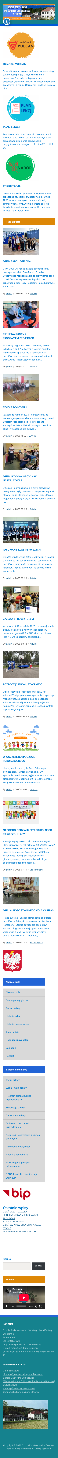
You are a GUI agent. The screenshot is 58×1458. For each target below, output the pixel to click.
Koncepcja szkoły (15, 1107)
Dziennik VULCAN (14, 64)
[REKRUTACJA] (21, 167)
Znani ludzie (12, 1032)
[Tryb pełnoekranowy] (40, 1306)
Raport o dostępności (17, 1154)
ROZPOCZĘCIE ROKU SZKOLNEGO (23, 684)
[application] (24, 1297)
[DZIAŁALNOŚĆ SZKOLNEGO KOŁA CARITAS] (21, 890)
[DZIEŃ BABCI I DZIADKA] (21, 241)
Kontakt (10, 1055)
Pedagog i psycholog (17, 1040)
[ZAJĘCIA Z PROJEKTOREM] (21, 598)
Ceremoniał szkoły (16, 1115)
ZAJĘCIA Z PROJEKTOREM (18, 618)
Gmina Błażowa (11, 1370)
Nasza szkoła (13, 992)
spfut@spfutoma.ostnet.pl (24, 1348)
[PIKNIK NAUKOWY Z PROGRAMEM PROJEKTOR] (21, 314)
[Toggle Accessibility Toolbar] (6, 21)
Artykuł (33, 293)
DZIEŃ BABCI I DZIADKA (17, 261)
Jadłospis (11, 1047)
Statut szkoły (13, 1080)
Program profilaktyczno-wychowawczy (19, 1097)
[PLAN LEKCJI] (21, 107)
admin (9, 293)
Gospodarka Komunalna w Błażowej (21, 1392)
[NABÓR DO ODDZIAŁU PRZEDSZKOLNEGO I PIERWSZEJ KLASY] (21, 810)
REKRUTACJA (12, 186)
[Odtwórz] (6, 1306)
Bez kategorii (36, 869)
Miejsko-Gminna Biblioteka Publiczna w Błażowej (29, 1381)
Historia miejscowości (17, 1024)
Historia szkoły (14, 1016)
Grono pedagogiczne (17, 1000)
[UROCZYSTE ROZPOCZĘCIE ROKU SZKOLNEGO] (21, 737)
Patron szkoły (13, 1008)
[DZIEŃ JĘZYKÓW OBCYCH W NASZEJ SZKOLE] (21, 456)
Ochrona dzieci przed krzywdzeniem (17, 1125)
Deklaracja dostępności (18, 1146)
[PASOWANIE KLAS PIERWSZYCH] (21, 529)
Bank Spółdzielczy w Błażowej (19, 1388)
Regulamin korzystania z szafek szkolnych (23, 1137)
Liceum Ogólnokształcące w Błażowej (23, 1374)
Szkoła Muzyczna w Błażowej (18, 1377)
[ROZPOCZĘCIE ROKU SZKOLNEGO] (21, 664)
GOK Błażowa (10, 1384)
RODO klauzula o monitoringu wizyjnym (21, 1176)
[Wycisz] (36, 1306)
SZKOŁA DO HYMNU (15, 407)
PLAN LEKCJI (11, 126)
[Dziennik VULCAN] (21, 44)
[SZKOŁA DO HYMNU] (21, 387)
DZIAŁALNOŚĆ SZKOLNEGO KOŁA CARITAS (28, 910)
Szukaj (7, 1259)
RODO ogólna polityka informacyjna (18, 1164)
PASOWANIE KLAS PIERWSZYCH (22, 549)
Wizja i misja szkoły (16, 1087)
